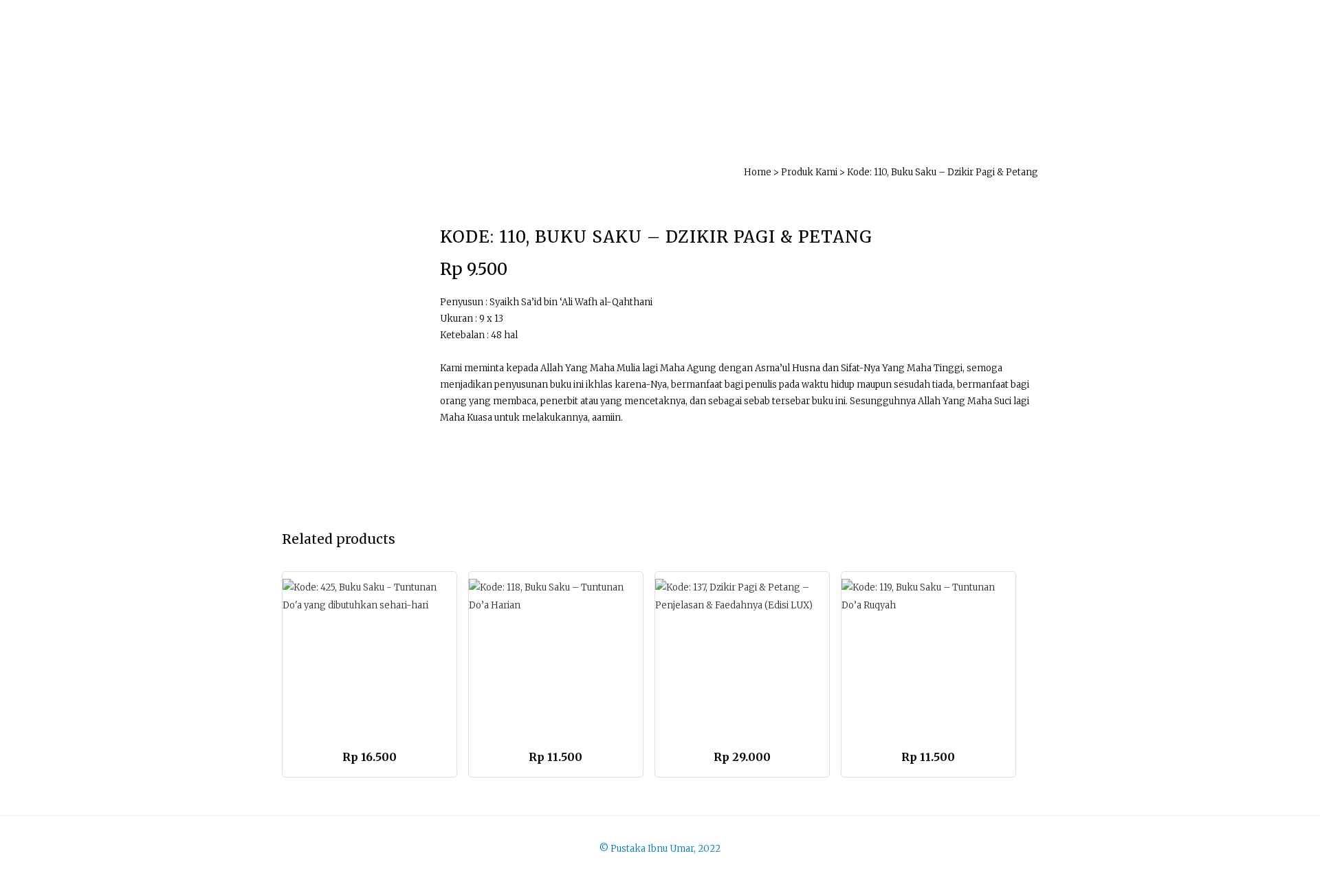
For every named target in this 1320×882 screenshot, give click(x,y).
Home (757, 172)
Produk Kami (809, 172)
